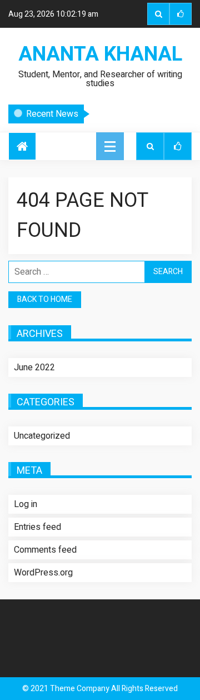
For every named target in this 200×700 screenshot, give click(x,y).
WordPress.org (43, 572)
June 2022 (34, 367)
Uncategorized (42, 436)
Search (158, 14)
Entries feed (37, 527)
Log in (25, 504)
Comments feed (45, 550)
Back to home (44, 299)
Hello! (112, 115)
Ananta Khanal (100, 54)
